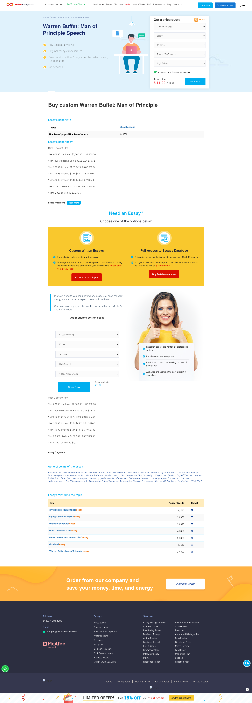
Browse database (60, 17)
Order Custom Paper (86, 277)
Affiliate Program (201, 681)
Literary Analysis (151, 650)
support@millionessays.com (62, 631)
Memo (146, 657)
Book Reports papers (103, 653)
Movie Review (182, 646)
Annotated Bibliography (187, 634)
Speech (179, 657)
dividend (57, 544)
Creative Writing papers (105, 662)
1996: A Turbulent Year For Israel (101, 475)
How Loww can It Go (63, 530)
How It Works (139, 4)
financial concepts (62, 523)
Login (240, 5)
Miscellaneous (127, 127)
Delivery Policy (142, 681)
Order (128, 4)
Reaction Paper (182, 661)
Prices (109, 4)
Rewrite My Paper (152, 630)
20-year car (160, 475)
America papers (101, 627)
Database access (225, 5)
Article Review (150, 638)
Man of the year (80, 478)
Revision (179, 630)
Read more (74, 202)
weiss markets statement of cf (68, 537)
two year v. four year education (69, 475)
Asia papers (99, 644)
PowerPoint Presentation (187, 622)
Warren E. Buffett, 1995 (100, 472)
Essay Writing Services (154, 622)
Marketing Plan (182, 653)
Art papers (98, 640)
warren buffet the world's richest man (131, 472)
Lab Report (180, 650)
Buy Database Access (164, 274)
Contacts (177, 4)
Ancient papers (101, 635)
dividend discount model (75, 472)
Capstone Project (184, 642)
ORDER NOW (185, 584)
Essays (98, 616)
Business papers (101, 657)
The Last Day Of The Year (180, 475)
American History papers (105, 631)
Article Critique (150, 626)
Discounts (118, 4)
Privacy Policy (123, 681)
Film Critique (149, 646)
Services (97, 4)
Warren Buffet (54, 472)
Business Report (151, 642)
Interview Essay (151, 653)
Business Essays (151, 634)
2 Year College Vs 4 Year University (135, 475)
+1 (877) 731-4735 (53, 4)
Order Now (205, 5)
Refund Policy (181, 681)
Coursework (181, 626)
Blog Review (181, 638)
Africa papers (100, 622)
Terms (109, 681)
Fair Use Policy (162, 681)
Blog (169, 4)
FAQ (149, 4)
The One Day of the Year (162, 472)
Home (46, 17)
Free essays (159, 4)
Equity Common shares (64, 516)
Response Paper (151, 661)
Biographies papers (103, 649)
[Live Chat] (247, 663)
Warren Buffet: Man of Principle (69, 551)
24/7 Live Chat (75, 4)
